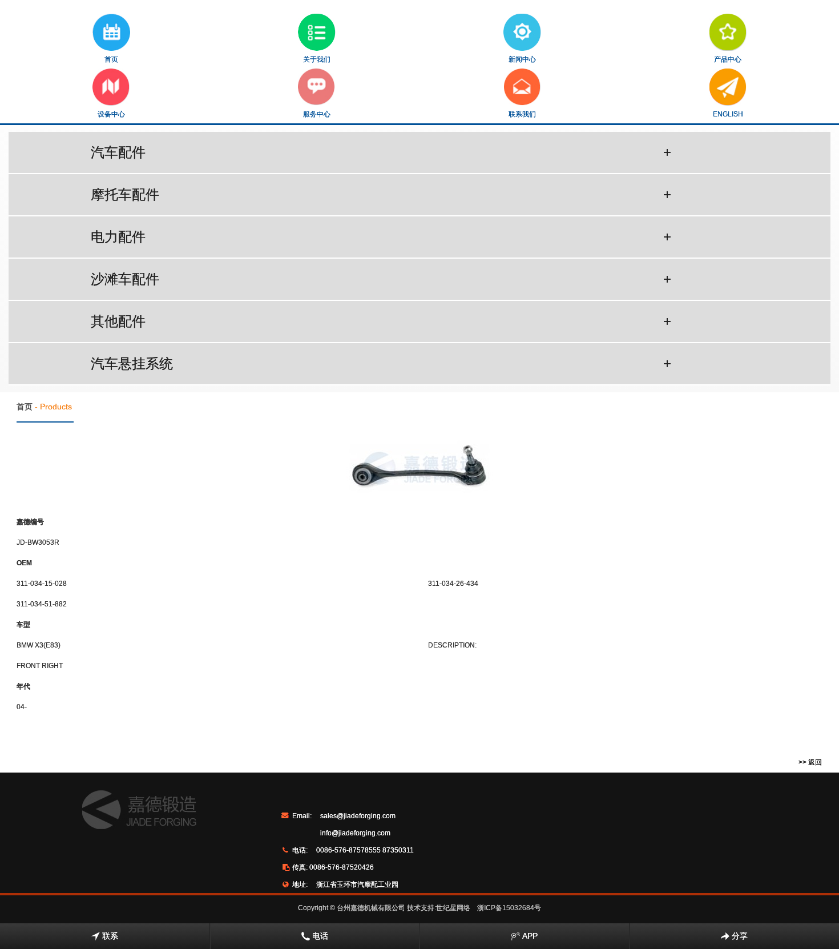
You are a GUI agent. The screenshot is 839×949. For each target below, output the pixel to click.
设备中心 (111, 114)
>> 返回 (810, 762)
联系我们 (522, 114)
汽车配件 (381, 152)
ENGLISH (728, 114)
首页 (111, 59)
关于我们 (316, 59)
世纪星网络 (453, 908)
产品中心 (727, 59)
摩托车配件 (381, 194)
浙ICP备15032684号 (509, 908)
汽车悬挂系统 (381, 363)
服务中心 (316, 114)
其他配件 (381, 321)
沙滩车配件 (381, 279)
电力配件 (381, 236)
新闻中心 (522, 59)
